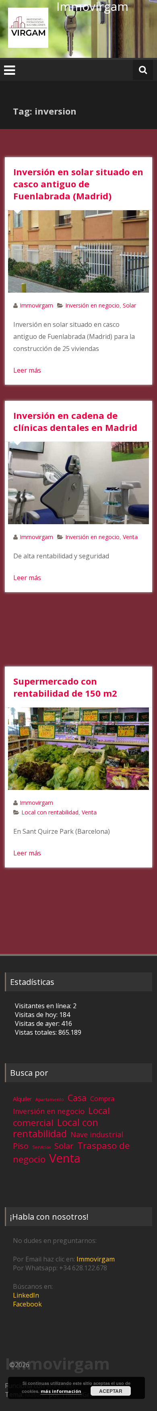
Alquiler (22, 1099)
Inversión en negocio (92, 305)
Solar (129, 305)
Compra (102, 1098)
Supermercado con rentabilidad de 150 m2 (65, 687)
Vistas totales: (36, 1032)
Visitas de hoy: (37, 1014)
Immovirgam (36, 305)
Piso (21, 1145)
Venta (130, 537)
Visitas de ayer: (38, 1023)
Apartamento (49, 1099)
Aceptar (110, 1391)
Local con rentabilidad (49, 812)
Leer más (27, 370)
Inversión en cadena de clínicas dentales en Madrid (75, 421)
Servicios (41, 1147)
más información (61, 1391)
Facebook (27, 1304)
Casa (77, 1097)
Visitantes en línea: (44, 1005)
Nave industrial (96, 1134)
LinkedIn (26, 1295)
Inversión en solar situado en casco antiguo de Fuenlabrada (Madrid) (78, 184)
